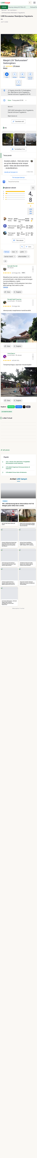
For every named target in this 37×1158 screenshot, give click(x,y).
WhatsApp (11, 406)
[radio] (6, 251)
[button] (8, 66)
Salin (28, 406)
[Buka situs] (30, 104)
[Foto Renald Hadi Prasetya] (4, 302)
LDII (5, 2)
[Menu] (34, 2)
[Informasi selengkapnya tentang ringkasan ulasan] (33, 188)
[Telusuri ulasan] (22, 246)
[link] (18, 166)
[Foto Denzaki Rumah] (4, 269)
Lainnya (5, 287)
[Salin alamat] (32, 88)
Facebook (18, 406)
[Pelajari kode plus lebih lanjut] (32, 108)
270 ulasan (16, 66)
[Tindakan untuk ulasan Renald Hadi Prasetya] (33, 302)
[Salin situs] (32, 104)
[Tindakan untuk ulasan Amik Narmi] (33, 357)
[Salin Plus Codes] (30, 108)
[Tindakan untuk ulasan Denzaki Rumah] (33, 269)
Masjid (5, 68)
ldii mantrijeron (12, 10)
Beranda (4, 10)
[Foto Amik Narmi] (4, 356)
